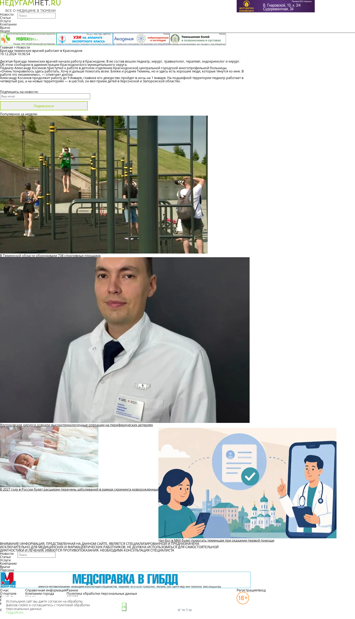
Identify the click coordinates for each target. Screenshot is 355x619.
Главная (6, 47)
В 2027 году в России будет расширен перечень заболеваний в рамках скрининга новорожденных (79, 489)
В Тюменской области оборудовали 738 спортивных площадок (50, 255)
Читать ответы (313, 56)
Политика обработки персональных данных (102, 593)
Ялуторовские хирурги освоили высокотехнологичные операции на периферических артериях (76, 425)
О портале (8, 593)
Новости (7, 14)
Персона (7, 570)
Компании (8, 24)
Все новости (14, 86)
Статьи (5, 17)
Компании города (39, 593)
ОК (124, 607)
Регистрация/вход (251, 590)
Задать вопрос (282, 56)
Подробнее (14, 612)
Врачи (5, 27)
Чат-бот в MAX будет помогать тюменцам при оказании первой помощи (216, 540)
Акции (5, 31)
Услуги (5, 21)
